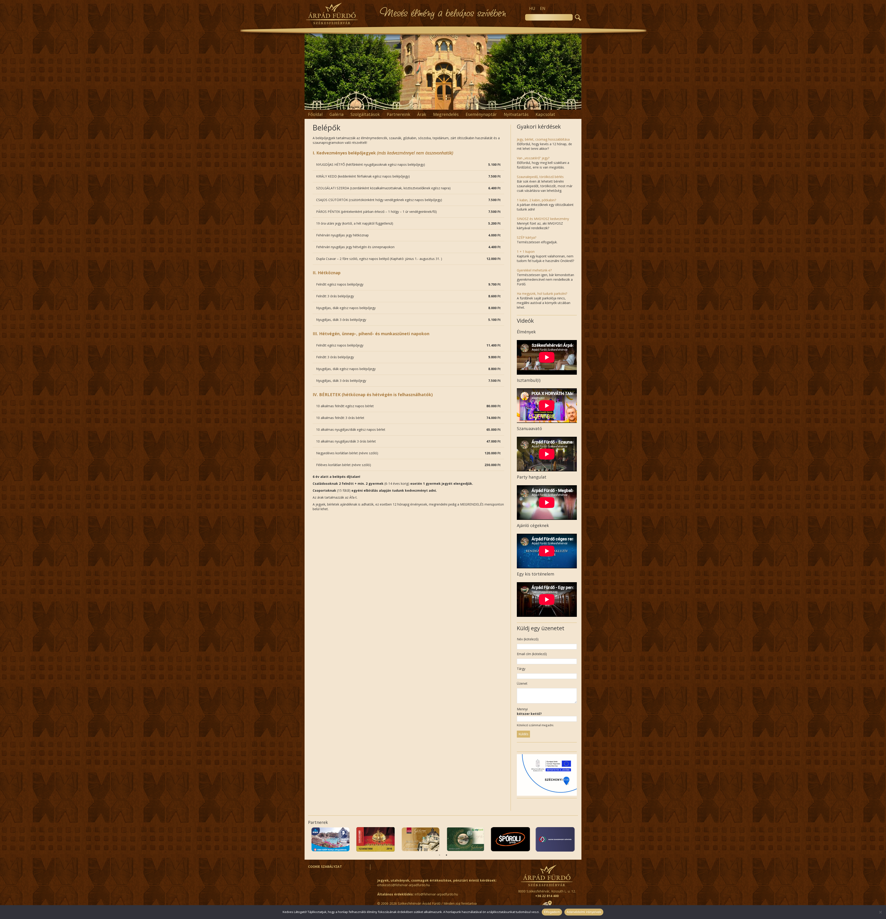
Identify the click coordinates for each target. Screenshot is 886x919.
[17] (481, 105)
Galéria (336, 114)
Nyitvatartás (516, 114)
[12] (457, 105)
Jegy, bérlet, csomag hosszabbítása (543, 139)
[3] (414, 105)
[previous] (310, 71)
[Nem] (880, 912)
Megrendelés (446, 114)
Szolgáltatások (365, 114)
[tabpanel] (330, 839)
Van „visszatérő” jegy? (533, 158)
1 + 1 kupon (526, 251)
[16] (477, 105)
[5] (423, 105)
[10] (447, 105)
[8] (438, 105)
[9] (443, 105)
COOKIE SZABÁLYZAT (325, 866)
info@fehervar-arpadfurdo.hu (436, 894)
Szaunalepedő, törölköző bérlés (540, 177)
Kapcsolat (545, 114)
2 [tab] (446, 855)
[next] (575, 71)
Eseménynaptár (481, 114)
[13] (462, 105)
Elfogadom (552, 912)
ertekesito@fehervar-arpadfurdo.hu (403, 885)
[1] (404, 105)
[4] (418, 105)
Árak (421, 114)
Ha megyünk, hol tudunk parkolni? (542, 293)
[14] (467, 105)
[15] (472, 105)
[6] (428, 105)
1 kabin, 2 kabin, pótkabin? (536, 200)
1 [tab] (439, 855)
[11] (452, 105)
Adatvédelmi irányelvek (584, 912)
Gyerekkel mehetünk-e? (534, 270)
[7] (433, 105)
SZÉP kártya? (526, 237)
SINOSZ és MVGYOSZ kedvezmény (543, 219)
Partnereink (398, 114)
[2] (409, 105)
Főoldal (315, 114)
